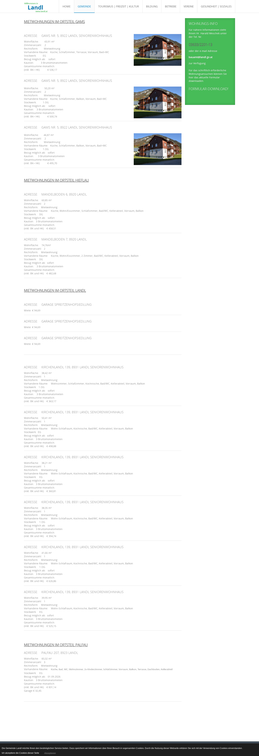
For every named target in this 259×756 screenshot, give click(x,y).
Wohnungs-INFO (203, 23)
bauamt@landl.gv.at (200, 57)
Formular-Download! (208, 88)
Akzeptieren (50, 753)
